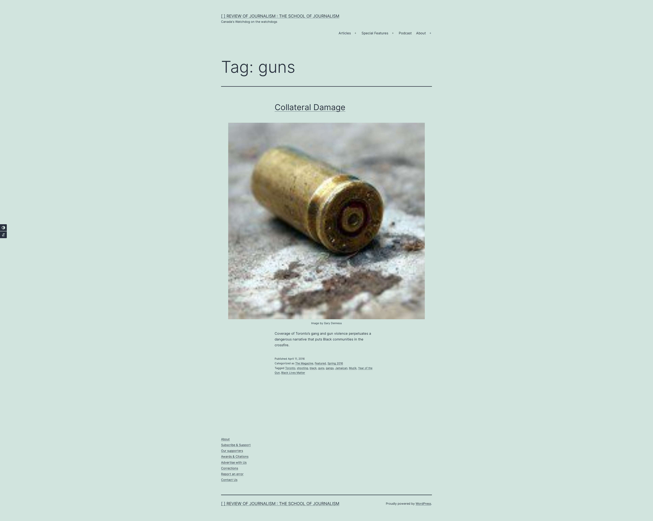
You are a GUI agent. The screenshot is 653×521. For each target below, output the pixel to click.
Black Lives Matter (293, 372)
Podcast (405, 33)
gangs (330, 368)
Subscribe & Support (236, 445)
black (313, 368)
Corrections (229, 468)
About (421, 33)
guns (321, 368)
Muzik (353, 368)
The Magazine (304, 363)
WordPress (423, 503)
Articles (345, 33)
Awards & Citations (234, 456)
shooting (302, 368)
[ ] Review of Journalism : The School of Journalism (280, 16)
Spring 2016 (335, 363)
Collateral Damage (310, 107)
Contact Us (229, 480)
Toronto (290, 368)
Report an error (232, 474)
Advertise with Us (234, 462)
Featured (320, 363)
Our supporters (232, 450)
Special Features (375, 33)
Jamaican (341, 368)
